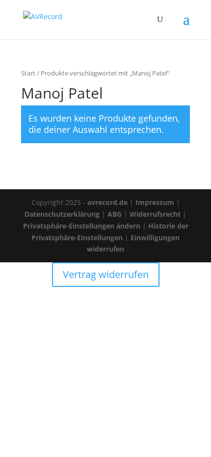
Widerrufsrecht (155, 214)
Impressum (154, 202)
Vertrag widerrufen (106, 274)
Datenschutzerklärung (62, 214)
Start (28, 73)
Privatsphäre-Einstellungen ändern (81, 225)
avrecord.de (107, 202)
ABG (114, 214)
